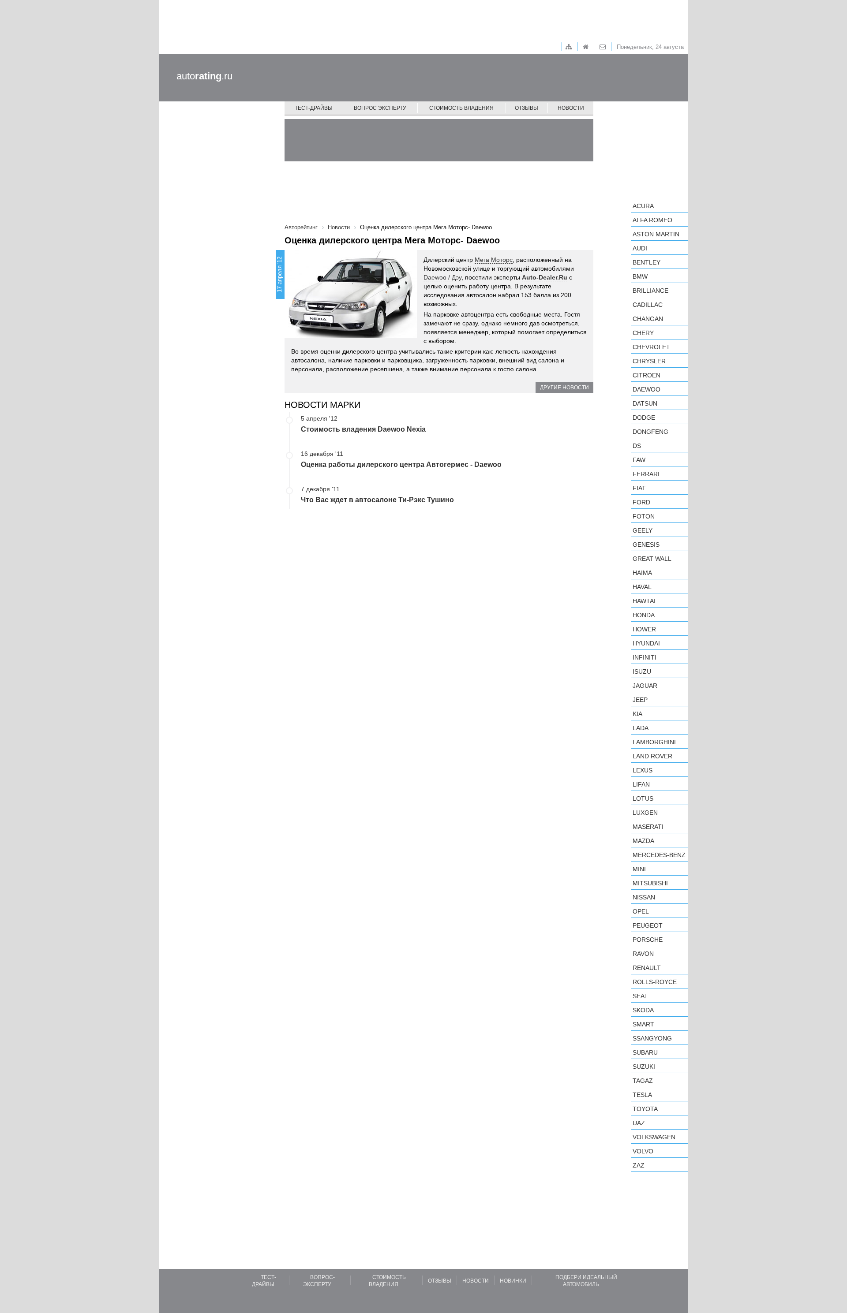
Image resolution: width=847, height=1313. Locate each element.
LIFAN (641, 784)
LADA (640, 727)
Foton (644, 516)
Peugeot (648, 925)
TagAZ (643, 1080)
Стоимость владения (461, 108)
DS (637, 445)
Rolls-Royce (655, 981)
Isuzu (642, 671)
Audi (640, 248)
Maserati (648, 826)
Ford (641, 502)
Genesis (646, 544)
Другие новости (564, 387)
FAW (639, 459)
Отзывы (526, 108)
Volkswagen (654, 1137)
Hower (644, 629)
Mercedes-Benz (659, 854)
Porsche (648, 939)
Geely (642, 530)
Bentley (646, 262)
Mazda (643, 840)
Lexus (642, 770)
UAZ (639, 1122)
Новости (571, 108)
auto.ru (204, 76)
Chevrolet (651, 347)
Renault (647, 967)
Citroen (646, 375)
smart (643, 1024)
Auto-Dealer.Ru (544, 277)
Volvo (643, 1151)
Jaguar (645, 685)
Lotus (643, 798)
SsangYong (652, 1038)
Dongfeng (650, 431)
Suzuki (644, 1066)
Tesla (642, 1094)
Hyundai (646, 643)
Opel (641, 911)
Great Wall (652, 558)
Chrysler (649, 361)
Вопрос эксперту (380, 108)
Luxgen (645, 812)
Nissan (644, 897)
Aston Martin (656, 234)
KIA (637, 713)
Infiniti (644, 657)
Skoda (643, 1010)
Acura (643, 205)
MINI (639, 869)
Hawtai (644, 600)
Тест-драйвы (314, 108)
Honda (644, 615)
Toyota (645, 1108)
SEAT (640, 996)
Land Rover (652, 756)
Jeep (640, 699)
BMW (640, 276)
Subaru (645, 1052)
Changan (648, 318)
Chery (643, 332)
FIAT (639, 488)
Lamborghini (654, 742)
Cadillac (648, 304)
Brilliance (650, 290)
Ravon (643, 953)
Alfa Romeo (652, 220)
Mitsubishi (650, 883)
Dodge (644, 417)
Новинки (513, 1281)
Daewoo (646, 389)
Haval (642, 586)
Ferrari (646, 473)
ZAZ (639, 1165)
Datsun (645, 403)
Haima (642, 572)
